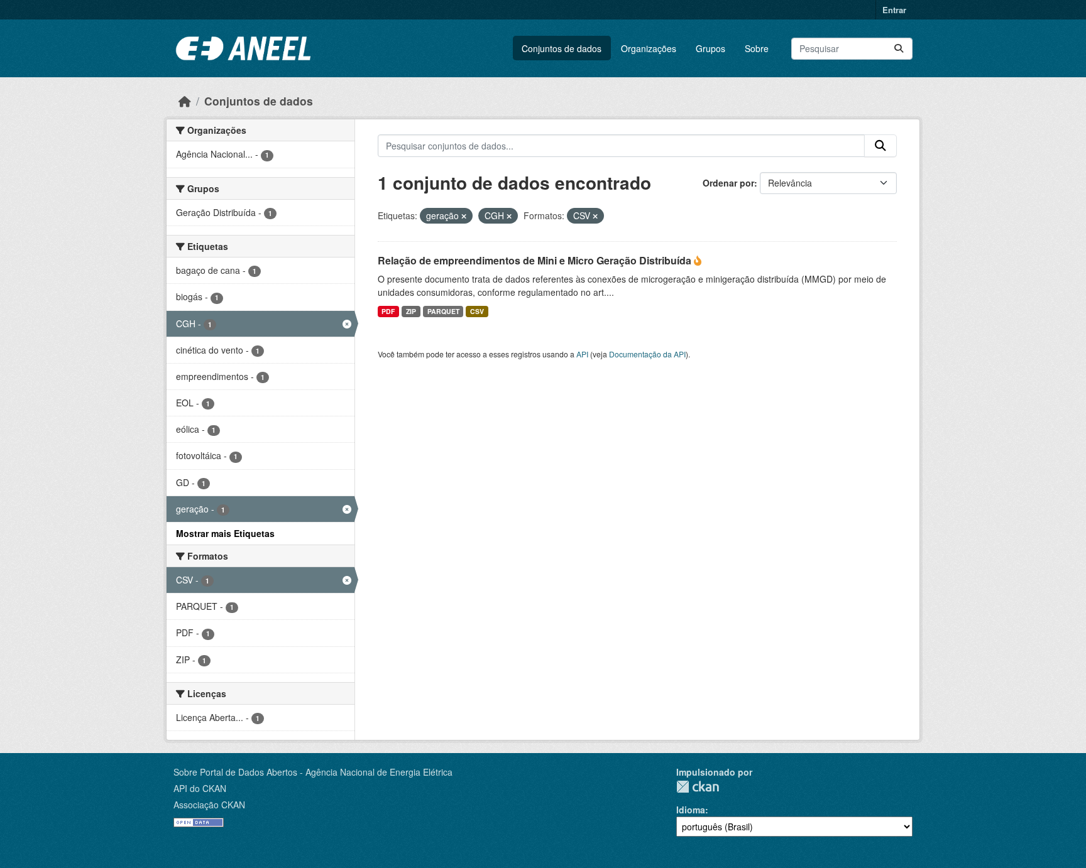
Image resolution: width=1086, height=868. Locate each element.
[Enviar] (898, 49)
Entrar (894, 10)
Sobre (757, 48)
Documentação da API (647, 354)
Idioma (690, 809)
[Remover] (463, 216)
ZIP (411, 311)
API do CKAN (199, 788)
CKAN (697, 786)
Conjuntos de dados (561, 48)
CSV (477, 311)
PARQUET (443, 311)
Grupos (710, 48)
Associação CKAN (209, 804)
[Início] (184, 101)
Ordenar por (728, 182)
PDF (388, 311)
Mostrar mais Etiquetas (225, 533)
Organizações (648, 48)
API (582, 354)
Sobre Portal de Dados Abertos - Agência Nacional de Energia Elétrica (312, 772)
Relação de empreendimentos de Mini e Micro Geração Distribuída (536, 260)
